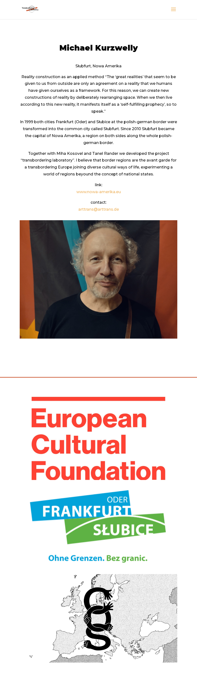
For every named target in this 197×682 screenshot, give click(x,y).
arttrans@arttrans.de (98, 209)
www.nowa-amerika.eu (98, 192)
